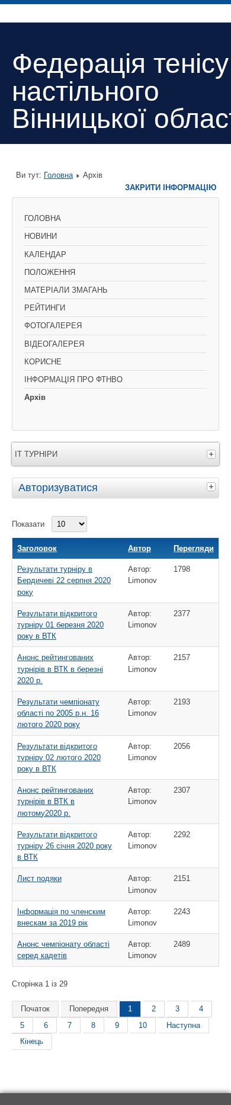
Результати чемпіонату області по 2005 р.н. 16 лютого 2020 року (58, 713)
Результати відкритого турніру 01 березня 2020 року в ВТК (60, 624)
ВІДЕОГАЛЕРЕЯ (54, 343)
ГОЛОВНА (42, 218)
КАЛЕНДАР (45, 254)
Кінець (31, 1041)
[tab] (213, 486)
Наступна (183, 1025)
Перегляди (194, 548)
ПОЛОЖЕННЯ (49, 272)
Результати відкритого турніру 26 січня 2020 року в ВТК (64, 845)
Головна (58, 175)
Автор (139, 548)
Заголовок (37, 548)
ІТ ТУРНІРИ (36, 454)
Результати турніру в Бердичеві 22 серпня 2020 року (64, 580)
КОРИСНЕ (43, 361)
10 (143, 1025)
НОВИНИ (40, 236)
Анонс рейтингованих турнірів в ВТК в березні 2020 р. (60, 668)
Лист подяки (39, 878)
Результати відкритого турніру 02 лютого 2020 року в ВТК (59, 757)
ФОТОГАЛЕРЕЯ (53, 325)
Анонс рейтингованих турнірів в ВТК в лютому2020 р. (55, 801)
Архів (35, 397)
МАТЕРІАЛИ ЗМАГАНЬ (66, 290)
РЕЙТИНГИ (44, 307)
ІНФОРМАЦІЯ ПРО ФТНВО (73, 379)
